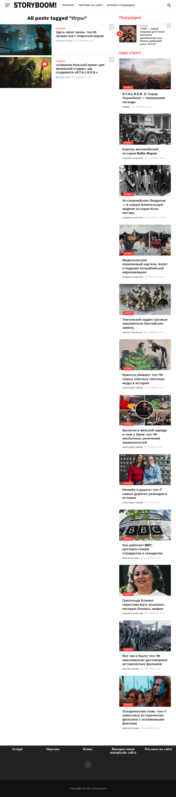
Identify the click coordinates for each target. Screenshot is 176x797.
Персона (52, 749)
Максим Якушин (64, 41)
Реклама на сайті (91, 5)
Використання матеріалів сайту (123, 750)
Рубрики (68, 5)
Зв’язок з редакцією (121, 5)
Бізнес (88, 749)
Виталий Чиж (63, 77)
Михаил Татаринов (132, 333)
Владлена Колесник (132, 158)
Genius (126, 107)
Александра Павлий (132, 388)
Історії (17, 749)
